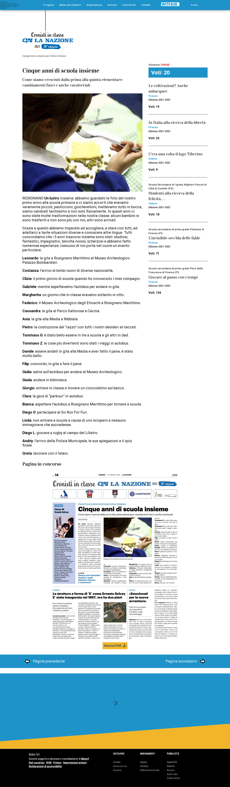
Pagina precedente (49, 661)
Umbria (153, 158)
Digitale (143, 762)
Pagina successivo (181, 661)
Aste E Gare (172, 774)
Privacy (57, 762)
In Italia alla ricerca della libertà (177, 122)
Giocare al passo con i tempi (173, 277)
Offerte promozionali (149, 770)
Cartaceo (144, 766)
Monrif (85, 758)
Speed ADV (172, 762)
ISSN (49, 762)
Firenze (153, 95)
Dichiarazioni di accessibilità (45, 766)
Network (170, 766)
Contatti (117, 762)
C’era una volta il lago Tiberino (176, 154)
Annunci (170, 770)
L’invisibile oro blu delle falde (174, 238)
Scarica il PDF (112, 645)
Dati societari (36, 762)
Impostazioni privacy (75, 762)
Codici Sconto (173, 778)
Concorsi (117, 770)
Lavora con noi (120, 766)
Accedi (194, 5)
